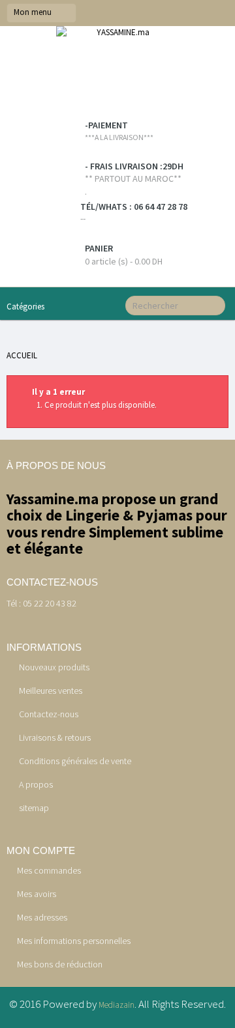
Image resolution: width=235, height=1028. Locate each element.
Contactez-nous (47, 714)
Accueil (22, 355)
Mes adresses (42, 917)
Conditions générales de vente (74, 761)
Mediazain (116, 1004)
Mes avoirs (36, 894)
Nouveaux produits (53, 667)
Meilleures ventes (49, 690)
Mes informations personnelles (74, 941)
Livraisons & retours (54, 737)
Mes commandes (49, 870)
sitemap (33, 808)
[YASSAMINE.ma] (117, 73)
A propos (35, 784)
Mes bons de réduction (59, 964)
